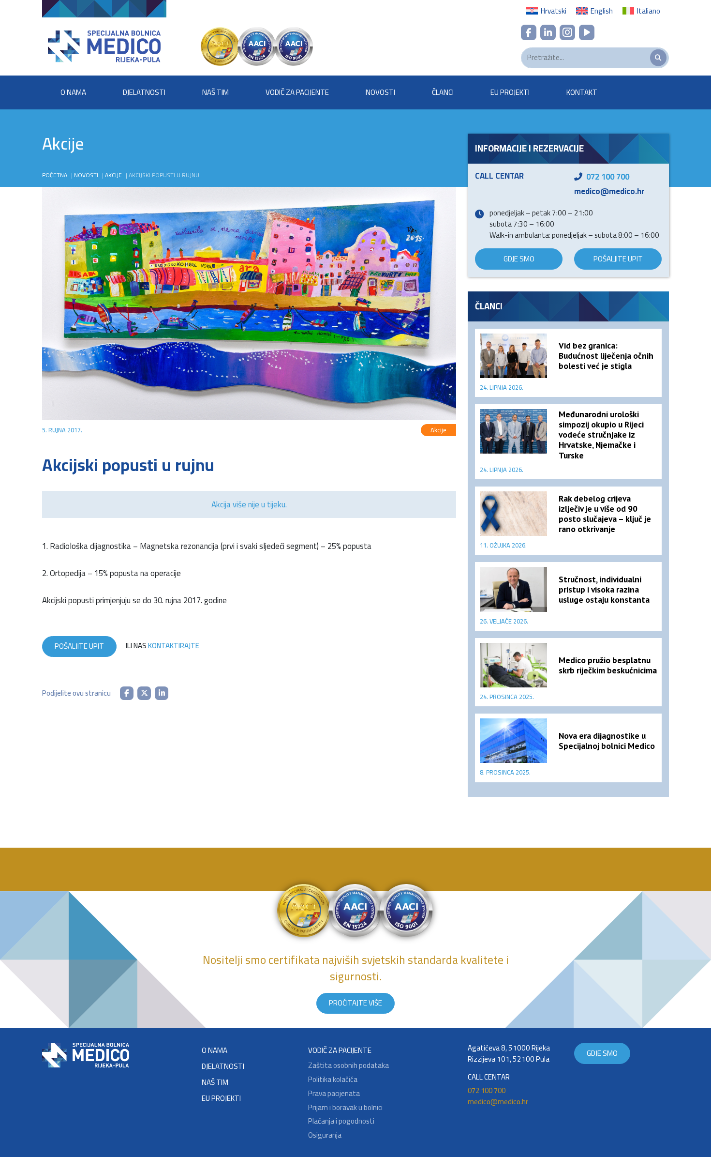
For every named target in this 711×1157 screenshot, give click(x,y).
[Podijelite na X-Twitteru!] (144, 693)
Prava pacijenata (334, 1093)
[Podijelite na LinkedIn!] (161, 693)
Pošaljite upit (79, 646)
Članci (443, 92)
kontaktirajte (173, 646)
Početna (54, 175)
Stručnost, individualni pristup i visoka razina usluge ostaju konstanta (604, 589)
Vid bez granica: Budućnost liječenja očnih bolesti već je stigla (606, 355)
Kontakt (581, 92)
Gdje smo (519, 259)
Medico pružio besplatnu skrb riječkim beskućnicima (608, 665)
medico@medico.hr (609, 191)
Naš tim (215, 92)
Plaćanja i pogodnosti (341, 1121)
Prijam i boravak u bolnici (345, 1107)
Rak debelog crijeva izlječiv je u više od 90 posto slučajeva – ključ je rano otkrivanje (605, 513)
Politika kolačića (332, 1079)
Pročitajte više (355, 1003)
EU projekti (510, 92)
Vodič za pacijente (297, 92)
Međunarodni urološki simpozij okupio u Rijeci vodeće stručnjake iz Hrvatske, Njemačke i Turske (601, 434)
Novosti (380, 92)
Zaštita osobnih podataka (348, 1065)
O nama (73, 92)
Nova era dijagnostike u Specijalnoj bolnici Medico (607, 740)
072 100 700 (607, 176)
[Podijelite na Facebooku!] (126, 693)
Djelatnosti (144, 92)
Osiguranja (324, 1135)
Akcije (113, 175)
